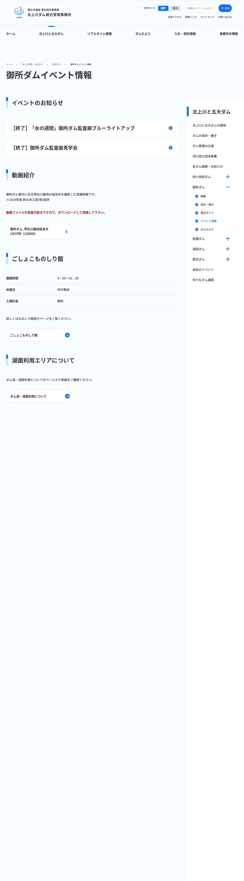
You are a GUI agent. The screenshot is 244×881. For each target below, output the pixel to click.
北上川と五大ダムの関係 (209, 125)
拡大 (175, 8)
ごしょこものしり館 (24, 335)
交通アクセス (174, 16)
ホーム (10, 33)
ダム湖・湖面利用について (28, 396)
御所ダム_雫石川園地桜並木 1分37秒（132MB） (29, 231)
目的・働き (207, 204)
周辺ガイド (207, 213)
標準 (163, 8)
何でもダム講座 (203, 279)
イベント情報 (209, 221)
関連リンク (191, 16)
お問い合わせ (225, 16)
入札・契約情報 (185, 33)
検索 (227, 8)
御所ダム (199, 187)
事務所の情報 (229, 33)
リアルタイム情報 (99, 33)
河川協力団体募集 (205, 156)
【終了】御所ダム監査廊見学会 (44, 147)
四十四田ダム (202, 176)
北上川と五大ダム (51, 33)
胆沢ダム (199, 259)
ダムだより (143, 33)
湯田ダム (199, 249)
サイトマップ (207, 16)
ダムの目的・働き (205, 135)
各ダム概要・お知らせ (208, 166)
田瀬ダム (199, 238)
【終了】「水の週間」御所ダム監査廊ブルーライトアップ (73, 127)
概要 (203, 196)
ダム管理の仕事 (203, 145)
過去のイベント (203, 269)
